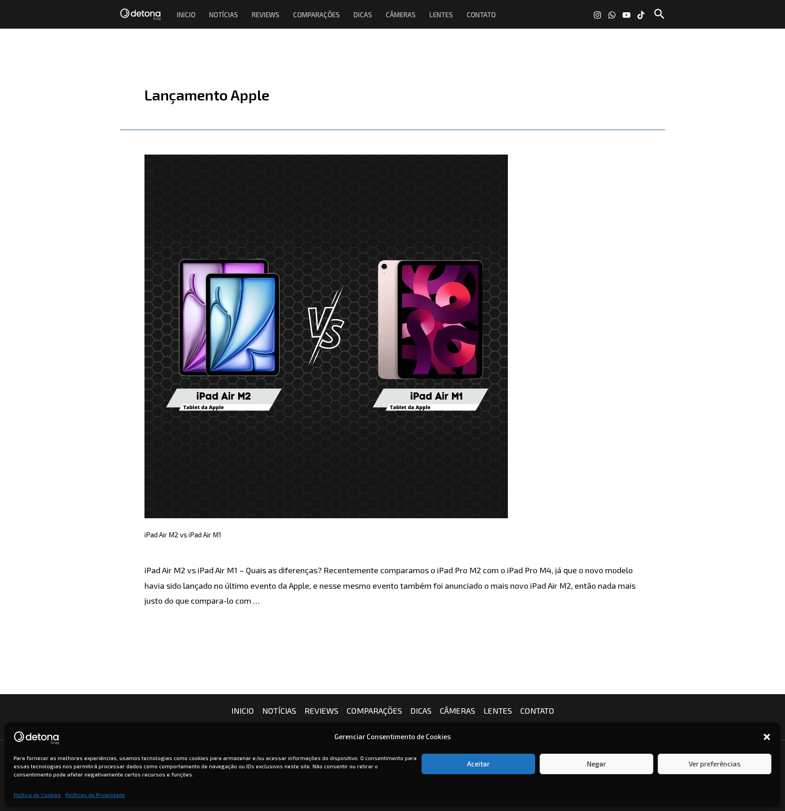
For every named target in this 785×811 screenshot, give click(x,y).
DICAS (362, 14)
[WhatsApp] (612, 15)
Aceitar (478, 764)
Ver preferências (714, 764)
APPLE (156, 549)
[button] (766, 736)
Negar (596, 764)
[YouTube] (626, 15)
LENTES (441, 14)
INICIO (186, 14)
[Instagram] (597, 15)
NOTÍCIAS (223, 14)
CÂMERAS (401, 14)
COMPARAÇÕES (316, 14)
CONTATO (481, 14)
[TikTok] (641, 15)
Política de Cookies (37, 794)
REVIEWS (265, 14)
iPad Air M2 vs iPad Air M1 (182, 535)
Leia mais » (164, 629)
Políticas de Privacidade (95, 794)
